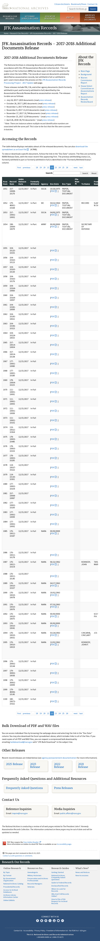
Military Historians (34, 875)
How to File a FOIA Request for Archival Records (59, 901)
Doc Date (54, 184)
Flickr (62, 920)
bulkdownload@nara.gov (21, 742)
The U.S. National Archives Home (25, 6)
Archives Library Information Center (10, 896)
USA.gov (83, 930)
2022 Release (59, 765)
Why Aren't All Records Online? (60, 895)
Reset (94, 173)
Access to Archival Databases (10, 891)
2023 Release (35, 765)
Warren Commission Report (86, 80)
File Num (77, 180)
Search (93, 9)
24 (59, 167)
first (19, 167)
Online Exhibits (9, 900)
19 (41, 167)
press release (45, 100)
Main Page (85, 71)
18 (37, 167)
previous (26, 167)
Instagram (45, 920)
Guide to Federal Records (61, 882)
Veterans (31, 887)
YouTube (54, 920)
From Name (96, 182)
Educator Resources (50, 17)
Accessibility (28, 930)
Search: (49, 173)
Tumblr (50, 920)
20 (44, 167)
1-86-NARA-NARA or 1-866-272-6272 (50, 937)
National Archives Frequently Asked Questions (58, 877)
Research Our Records (10, 17)
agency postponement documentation (59, 757)
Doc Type (66, 184)
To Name (85, 184)
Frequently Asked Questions (24, 788)
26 (67, 167)
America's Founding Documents (90, 17)
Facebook (37, 920)
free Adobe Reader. (31, 842)
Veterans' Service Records (30, 17)
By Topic (6, 872)
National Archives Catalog (13, 883)
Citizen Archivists (62, 4)
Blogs (58, 920)
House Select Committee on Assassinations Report (87, 90)
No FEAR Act (74, 930)
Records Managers (34, 883)
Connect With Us (50, 916)
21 (48, 167)
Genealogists (32, 872)
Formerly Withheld (34, 182)
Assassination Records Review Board (87, 99)
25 (63, 167)
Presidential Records (11, 887)
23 (56, 167)
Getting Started (57, 872)
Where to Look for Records (58, 890)
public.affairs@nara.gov (70, 813)
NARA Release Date (22, 181)
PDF (52, 191)
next (76, 167)
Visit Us (70, 17)
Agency (44, 184)
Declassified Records (59, 886)
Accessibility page (64, 844)
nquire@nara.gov (20, 813)
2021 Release (83, 765)
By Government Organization (9, 879)
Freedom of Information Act (57, 930)
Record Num (13, 182)
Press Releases (63, 788)
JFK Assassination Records (40, 33)
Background (86, 74)
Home (6, 33)
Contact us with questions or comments (17, 856)
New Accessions (82, 875)
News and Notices (83, 872)
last (81, 167)
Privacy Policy (40, 930)
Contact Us (92, 4)
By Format (7, 875)
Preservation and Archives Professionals (37, 879)
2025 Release (14, 764)
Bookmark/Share (78, 4)
